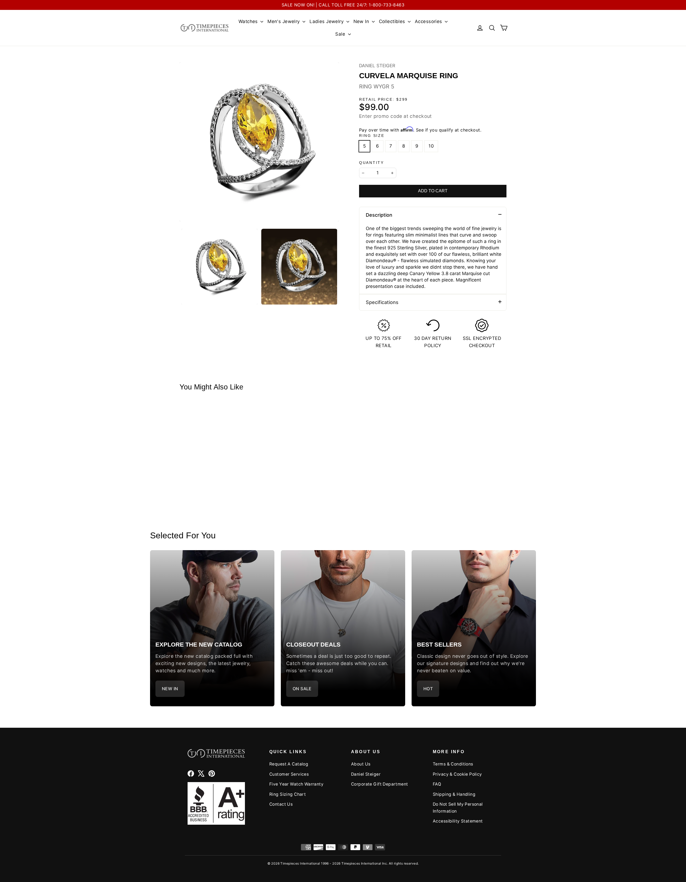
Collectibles (393, 21)
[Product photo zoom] (259, 142)
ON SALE (302, 688)
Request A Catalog (288, 764)
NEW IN (170, 688)
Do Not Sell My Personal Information (458, 807)
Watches (248, 21)
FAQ (437, 784)
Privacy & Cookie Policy (457, 774)
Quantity (371, 163)
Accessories (429, 21)
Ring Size (371, 136)
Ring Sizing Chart (287, 794)
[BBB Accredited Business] (216, 803)
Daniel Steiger (377, 65)
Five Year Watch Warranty (296, 784)
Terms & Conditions (453, 764)
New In (362, 21)
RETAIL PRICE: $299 (383, 99)
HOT (428, 688)
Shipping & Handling (454, 794)
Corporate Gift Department (379, 784)
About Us (360, 764)
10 (431, 146)
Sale (340, 34)
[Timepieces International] (205, 28)
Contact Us (281, 804)
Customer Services (289, 774)
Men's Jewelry (284, 21)
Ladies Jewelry (327, 21)
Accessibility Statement (458, 821)
